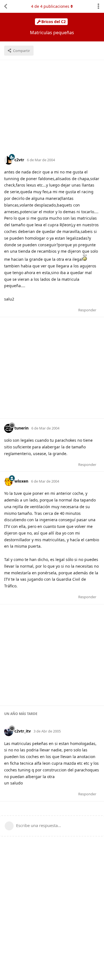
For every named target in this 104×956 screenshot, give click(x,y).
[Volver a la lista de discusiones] (5, 6)
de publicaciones (50, 6)
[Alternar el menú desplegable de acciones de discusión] (98, 6)
